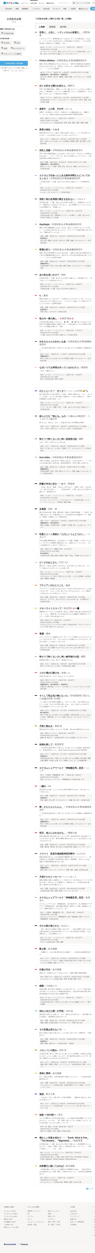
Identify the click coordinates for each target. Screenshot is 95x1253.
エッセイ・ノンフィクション (55, 47)
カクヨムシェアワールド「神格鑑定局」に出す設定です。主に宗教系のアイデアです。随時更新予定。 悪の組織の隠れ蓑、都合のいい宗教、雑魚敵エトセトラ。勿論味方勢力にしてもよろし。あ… (65, 906)
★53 (41, 446)
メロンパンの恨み (48, 1050)
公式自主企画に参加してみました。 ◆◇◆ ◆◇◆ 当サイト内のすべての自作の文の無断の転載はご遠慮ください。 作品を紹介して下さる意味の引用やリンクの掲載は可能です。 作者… (65, 324)
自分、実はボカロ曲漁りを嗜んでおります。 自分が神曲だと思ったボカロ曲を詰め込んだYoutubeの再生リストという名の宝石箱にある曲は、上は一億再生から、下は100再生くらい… (65, 931)
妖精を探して (46, 744)
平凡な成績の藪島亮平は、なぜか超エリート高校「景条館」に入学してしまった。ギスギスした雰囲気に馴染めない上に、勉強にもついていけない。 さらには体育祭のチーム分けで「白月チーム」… (65, 542)
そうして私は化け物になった (53, 695)
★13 (41, 865)
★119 (42, 72)
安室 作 (62, 1050)
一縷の (42, 786)
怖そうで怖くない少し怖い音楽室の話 (58, 438)
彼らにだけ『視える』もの (52, 416)
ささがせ (81, 853)
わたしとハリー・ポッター (52, 390)
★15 (41, 775)
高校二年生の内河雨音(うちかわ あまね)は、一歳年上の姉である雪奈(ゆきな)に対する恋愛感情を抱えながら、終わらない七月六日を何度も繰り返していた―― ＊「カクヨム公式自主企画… (65, 255)
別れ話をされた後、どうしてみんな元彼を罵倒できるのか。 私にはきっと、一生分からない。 (65, 790)
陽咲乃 (71, 85)
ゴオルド (81, 198)
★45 (41, 403)
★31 (41, 572)
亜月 (60, 1114)
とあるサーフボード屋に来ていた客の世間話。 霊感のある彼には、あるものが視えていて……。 (65, 1098)
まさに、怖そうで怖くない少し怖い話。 (52, 442)
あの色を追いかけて (49, 274)
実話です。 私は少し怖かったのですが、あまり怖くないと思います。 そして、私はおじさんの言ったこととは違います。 (64, 567)
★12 (41, 938)
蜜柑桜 (84, 367)
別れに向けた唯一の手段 (51, 1010)
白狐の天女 (44, 969)
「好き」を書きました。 (47, 371)
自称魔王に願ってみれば (51, 1165)
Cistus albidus (47, 60)
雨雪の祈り (44, 249)
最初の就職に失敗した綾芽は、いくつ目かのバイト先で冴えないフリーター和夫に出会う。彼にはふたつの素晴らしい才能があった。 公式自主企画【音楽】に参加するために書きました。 (65, 882)
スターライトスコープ (50, 608)
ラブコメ (49, 72)
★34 (41, 521)
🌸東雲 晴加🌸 (66, 318)
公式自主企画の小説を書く (14, 63)
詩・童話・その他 (51, 1126)
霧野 (81, 438)
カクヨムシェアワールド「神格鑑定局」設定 (61, 767)
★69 (41, 236)
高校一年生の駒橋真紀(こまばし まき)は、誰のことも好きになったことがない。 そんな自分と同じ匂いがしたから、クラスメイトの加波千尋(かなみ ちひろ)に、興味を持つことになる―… (65, 229)
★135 (42, 47)
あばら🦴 (66, 925)
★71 (41, 211)
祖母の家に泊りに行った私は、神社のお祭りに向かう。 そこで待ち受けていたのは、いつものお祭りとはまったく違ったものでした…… (65, 134)
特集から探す (8, 1219)
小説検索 (73, 1224)
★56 (41, 307)
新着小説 (73, 1219)
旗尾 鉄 (58, 725)
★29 (41, 680)
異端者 (71, 483)
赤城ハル (65, 672)
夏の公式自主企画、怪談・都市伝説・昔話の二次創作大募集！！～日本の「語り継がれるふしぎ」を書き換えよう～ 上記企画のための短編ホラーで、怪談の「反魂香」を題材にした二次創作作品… (65, 514)
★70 (41, 139)
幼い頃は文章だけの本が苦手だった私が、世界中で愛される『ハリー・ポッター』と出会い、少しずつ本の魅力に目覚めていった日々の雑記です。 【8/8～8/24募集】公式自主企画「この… (65, 396)
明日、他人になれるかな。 (52, 832)
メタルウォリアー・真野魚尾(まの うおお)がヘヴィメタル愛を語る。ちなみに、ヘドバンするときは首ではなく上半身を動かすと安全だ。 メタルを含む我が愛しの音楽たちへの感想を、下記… (65, 40)
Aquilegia (44, 224)
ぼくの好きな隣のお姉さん (52, 85)
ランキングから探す (10, 1216)
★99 (41, 118)
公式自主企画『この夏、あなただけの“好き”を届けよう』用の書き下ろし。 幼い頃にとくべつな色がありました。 (65, 279)
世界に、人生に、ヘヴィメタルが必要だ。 (60, 32)
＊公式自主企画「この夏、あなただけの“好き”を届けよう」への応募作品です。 (64, 183)
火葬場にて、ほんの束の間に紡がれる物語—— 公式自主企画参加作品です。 (65, 953)
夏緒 (45, 295)
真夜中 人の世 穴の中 (51, 108)
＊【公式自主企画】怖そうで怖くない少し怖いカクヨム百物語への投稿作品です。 (65, 349)
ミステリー (51, 1219)
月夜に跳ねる (46, 725)
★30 (41, 620)
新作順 (63, 26)
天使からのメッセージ (50, 876)
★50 (41, 162)
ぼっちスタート (19, 48)
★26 (41, 710)
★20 (41, 845)
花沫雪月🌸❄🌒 (72, 608)
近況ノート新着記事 (77, 1222)
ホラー (47, 139)
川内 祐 (69, 1010)
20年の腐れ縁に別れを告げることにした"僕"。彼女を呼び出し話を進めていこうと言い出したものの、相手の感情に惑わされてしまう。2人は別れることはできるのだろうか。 (65, 838)
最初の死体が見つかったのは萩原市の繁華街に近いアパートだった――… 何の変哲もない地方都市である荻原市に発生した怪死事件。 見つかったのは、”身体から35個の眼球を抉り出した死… (65, 859)
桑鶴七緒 (72, 832)
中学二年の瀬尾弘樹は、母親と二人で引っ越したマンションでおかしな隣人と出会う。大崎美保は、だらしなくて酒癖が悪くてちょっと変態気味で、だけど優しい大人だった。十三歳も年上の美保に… (65, 91)
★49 (41, 426)
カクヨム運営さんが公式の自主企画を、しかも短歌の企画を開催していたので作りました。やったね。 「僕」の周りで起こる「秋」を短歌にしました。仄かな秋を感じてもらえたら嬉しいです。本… (65, 1120)
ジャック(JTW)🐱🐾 (78, 390)
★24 (41, 549)
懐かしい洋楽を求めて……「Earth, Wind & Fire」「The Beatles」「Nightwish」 (64, 1139)
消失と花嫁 (44, 150)
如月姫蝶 (52, 948)
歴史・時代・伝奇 (54, 1222)
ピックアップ (74, 1216)
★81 (41, 188)
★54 (41, 375)
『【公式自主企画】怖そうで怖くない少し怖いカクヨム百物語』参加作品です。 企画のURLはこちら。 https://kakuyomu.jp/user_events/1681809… (65, 749)
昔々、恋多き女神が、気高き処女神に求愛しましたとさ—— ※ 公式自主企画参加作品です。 (65, 1078)
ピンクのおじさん (48, 562)
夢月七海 (50, 1093)
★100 (42, 98)
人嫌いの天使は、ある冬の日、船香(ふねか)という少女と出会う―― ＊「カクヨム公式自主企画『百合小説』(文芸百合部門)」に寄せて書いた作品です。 (65, 461)
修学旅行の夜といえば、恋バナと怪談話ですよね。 (56, 660)
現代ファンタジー (51, 118)
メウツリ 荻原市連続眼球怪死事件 (57, 853)
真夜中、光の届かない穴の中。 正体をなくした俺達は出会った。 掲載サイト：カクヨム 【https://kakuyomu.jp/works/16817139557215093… (64, 113)
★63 (41, 284)
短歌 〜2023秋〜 (47, 1114)
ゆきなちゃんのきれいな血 (52, 341)
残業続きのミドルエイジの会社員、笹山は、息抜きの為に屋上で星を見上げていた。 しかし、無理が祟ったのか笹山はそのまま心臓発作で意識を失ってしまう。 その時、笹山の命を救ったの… (65, 613)
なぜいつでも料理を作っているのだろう (59, 367)
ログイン (21, 70)
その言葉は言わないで (50, 1029)
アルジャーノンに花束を (12, 54)
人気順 (41, 26)
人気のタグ (74, 1214)
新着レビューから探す (11, 1227)
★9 (41, 1152)
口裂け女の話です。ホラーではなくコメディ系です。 (57, 676)
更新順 (52, 26)
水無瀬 (56, 129)
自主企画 (73, 1211)
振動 (41, 985)
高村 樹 (52, 508)
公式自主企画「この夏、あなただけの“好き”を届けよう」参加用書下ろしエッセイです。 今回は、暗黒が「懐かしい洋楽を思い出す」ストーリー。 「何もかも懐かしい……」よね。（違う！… (65, 1146)
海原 (41, 1094)
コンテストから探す (10, 1214)
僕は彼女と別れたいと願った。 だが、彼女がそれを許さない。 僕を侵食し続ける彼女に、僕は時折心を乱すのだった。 (65, 1015)
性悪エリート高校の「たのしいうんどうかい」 (62, 534)
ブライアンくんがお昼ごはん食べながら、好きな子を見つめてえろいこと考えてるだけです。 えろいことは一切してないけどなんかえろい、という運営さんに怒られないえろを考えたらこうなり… (65, 590)
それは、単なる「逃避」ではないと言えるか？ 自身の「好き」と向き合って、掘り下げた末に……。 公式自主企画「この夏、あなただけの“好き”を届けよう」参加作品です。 (65, 489)
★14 (41, 888)
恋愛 (46, 162)
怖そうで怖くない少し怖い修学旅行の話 (59, 656)
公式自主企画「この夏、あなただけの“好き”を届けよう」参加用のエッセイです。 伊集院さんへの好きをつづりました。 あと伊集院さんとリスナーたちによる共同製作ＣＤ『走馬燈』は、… (65, 204)
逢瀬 (41, 633)
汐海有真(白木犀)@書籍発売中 (72, 60)
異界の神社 (44, 129)
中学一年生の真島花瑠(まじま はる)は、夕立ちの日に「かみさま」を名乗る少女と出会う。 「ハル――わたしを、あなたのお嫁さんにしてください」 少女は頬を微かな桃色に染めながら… (65, 155)
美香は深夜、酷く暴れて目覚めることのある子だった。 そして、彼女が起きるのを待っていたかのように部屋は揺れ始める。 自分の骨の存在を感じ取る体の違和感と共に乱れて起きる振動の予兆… (65, 991)
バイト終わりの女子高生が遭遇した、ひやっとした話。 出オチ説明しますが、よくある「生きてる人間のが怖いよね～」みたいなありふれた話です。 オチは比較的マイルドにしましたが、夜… (65, 704)
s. (40, 295)
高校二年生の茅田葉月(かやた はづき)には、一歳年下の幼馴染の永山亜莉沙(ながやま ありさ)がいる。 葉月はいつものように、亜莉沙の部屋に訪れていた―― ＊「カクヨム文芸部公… (65, 66)
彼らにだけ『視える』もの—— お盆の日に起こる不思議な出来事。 (62, 422)
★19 (41, 819)
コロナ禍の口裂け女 (49, 672)
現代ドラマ (49, 549)
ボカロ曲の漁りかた (49, 925)
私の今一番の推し (48, 318)
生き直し (7, 43)
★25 (41, 733)
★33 (41, 664)
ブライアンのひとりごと (51, 585)
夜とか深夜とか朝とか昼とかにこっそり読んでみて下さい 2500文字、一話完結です (65, 1034)
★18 (41, 754)
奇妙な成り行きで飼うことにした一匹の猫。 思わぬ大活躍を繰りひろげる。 (65, 729)
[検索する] (74, 3)
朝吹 (63, 274)
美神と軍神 (44, 1073)
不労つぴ (63, 562)
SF (29, 1214)
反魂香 (42, 508)
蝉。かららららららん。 (51, 806)
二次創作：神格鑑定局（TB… (55, 775)
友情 (5, 48)
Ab (49, 786)
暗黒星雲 (59, 744)
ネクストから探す (10, 1211)
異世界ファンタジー (34, 1211)
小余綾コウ (51, 985)
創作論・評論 (32, 1224)
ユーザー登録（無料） (18, 68)
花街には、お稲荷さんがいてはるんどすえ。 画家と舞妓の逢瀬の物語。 (63, 973)
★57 (41, 330)
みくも (69, 108)
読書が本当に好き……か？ (52, 483)
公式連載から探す (10, 1222)
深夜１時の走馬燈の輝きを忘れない (57, 199)
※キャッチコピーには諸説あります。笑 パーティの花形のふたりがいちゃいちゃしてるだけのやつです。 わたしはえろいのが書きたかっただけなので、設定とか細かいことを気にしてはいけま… (65, 639)
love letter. (44, 457)
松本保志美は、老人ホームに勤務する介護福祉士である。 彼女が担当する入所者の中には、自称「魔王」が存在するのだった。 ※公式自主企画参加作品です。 (65, 1171)
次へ (88, 1188)
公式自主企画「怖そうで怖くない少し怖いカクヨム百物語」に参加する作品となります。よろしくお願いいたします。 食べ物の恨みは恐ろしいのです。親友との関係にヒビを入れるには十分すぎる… (65, 1055)
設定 (18, 43)
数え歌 (42, 948)
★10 (41, 1126)
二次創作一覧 (8, 1224)
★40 (41, 495)
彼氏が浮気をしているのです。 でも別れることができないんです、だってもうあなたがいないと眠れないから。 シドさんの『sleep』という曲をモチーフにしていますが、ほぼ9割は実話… (65, 301)
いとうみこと (70, 876)
